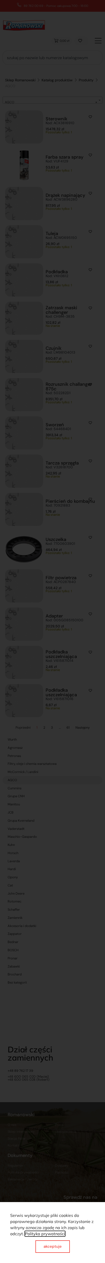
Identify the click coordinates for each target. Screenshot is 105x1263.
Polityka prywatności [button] (45, 1233)
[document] (52, 631)
